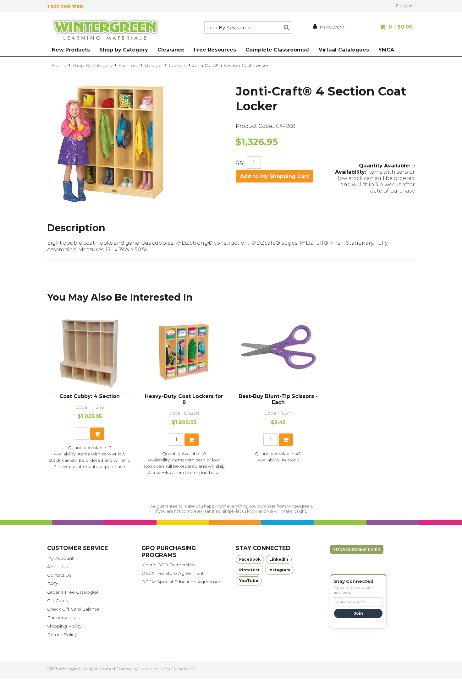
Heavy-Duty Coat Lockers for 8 (184, 399)
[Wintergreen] (105, 31)
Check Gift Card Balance (73, 609)
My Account (60, 558)
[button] (390, 30)
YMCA (386, 50)
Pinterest (249, 570)
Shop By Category (92, 65)
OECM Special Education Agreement (182, 582)
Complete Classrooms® (277, 50)
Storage (153, 65)
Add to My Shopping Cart (274, 176)
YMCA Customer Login (356, 549)
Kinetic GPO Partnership (168, 565)
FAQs (53, 583)
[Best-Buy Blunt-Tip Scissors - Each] (278, 352)
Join (358, 613)
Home (59, 65)
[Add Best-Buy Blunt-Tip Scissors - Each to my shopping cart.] (286, 439)
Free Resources (215, 50)
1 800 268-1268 (65, 6)
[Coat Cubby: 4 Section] (89, 352)
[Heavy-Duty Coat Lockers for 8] (184, 352)
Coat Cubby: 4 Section (89, 396)
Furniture (128, 65)
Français (404, 5)
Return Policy (62, 634)
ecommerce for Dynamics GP (169, 668)
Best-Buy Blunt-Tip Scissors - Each (278, 399)
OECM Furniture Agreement (172, 573)
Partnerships (61, 617)
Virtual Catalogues (344, 50)
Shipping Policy (64, 626)
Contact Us (59, 575)
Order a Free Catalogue (73, 592)
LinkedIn (278, 559)
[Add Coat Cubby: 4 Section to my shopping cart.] (97, 433)
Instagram (279, 570)
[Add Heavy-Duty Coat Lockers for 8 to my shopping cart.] (191, 439)
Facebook (250, 559)
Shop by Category (123, 50)
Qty (240, 162)
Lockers (177, 65)
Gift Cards (57, 600)
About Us (57, 566)
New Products (71, 50)
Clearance (170, 50)
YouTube (248, 580)
